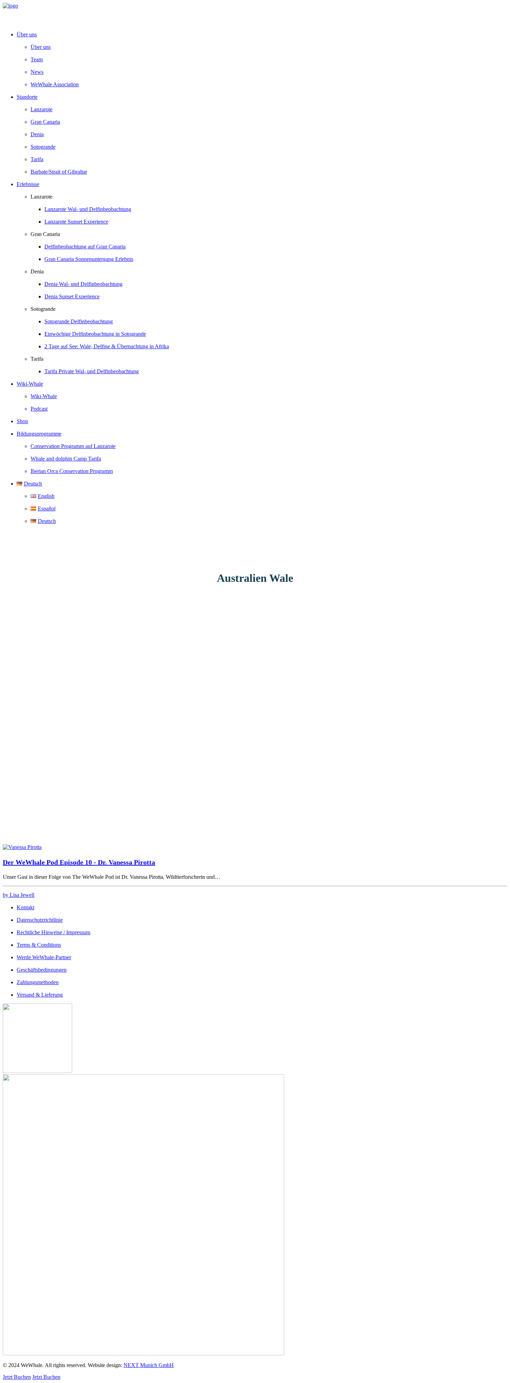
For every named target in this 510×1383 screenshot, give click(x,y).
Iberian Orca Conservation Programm (72, 471)
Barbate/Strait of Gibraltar (59, 172)
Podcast (39, 409)
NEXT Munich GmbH (149, 1365)
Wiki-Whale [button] (30, 384)
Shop (22, 421)
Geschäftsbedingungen (42, 970)
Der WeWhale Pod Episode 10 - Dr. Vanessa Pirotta (79, 862)
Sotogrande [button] (43, 309)
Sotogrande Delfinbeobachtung (78, 321)
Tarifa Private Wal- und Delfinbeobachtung (91, 371)
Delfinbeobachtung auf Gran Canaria (85, 247)
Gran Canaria (45, 122)
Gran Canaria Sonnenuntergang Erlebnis (88, 259)
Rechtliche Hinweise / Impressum (53, 932)
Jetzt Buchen (17, 1377)
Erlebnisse (28, 184)
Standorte (27, 97)
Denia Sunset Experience (72, 296)
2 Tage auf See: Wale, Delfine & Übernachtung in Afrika (106, 346)
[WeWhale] (255, 14)
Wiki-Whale (44, 396)
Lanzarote (41, 109)
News (37, 72)
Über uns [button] (27, 34)
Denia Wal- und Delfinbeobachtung (83, 284)
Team (37, 59)
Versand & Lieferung (40, 995)
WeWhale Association (55, 84)
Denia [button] (37, 271)
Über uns (41, 47)
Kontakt (25, 907)
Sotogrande (43, 147)
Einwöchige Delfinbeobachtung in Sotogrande (95, 334)
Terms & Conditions (39, 945)
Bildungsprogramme (39, 434)
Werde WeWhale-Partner (44, 957)
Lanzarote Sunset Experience (76, 222)
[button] (22, 847)
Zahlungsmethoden (38, 982)
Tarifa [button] (37, 359)
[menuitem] (262, 60)
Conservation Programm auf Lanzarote (73, 446)
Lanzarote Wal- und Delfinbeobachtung (87, 209)
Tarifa (37, 159)
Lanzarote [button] (41, 197)
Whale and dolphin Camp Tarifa (66, 459)
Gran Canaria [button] (45, 234)
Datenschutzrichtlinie (40, 920)
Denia (37, 134)
